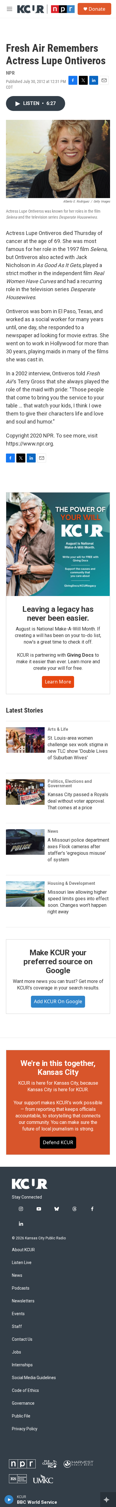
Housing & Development (71, 883)
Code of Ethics (25, 1390)
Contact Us (22, 1339)
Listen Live (22, 1262)
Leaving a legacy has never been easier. (57, 613)
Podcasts (20, 1288)
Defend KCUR (58, 1142)
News (53, 831)
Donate (97, 9)
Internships (22, 1365)
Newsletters (23, 1301)
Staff (17, 1326)
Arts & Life (58, 729)
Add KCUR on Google (58, 1001)
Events (18, 1314)
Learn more (58, 681)
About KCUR (23, 1250)
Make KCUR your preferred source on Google (57, 961)
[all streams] (108, 1499)
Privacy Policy (24, 1429)
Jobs (16, 1352)
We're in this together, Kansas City (58, 1068)
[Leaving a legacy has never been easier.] (58, 544)
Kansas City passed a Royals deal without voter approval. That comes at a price (78, 801)
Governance (23, 1403)
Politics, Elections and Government (70, 783)
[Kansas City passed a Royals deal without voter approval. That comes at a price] (25, 792)
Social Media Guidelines (34, 1378)
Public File (21, 1416)
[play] (9, 1500)
